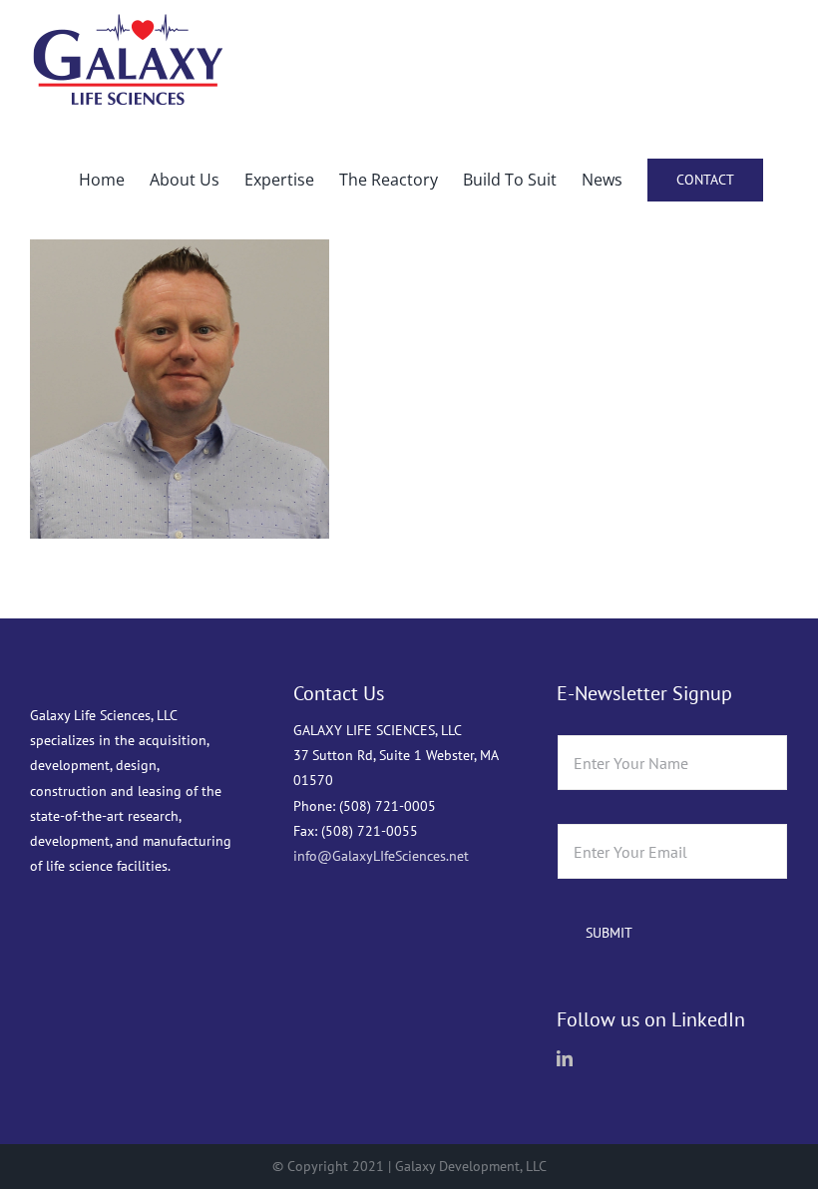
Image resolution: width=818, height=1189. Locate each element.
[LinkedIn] (565, 1058)
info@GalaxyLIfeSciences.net (381, 856)
